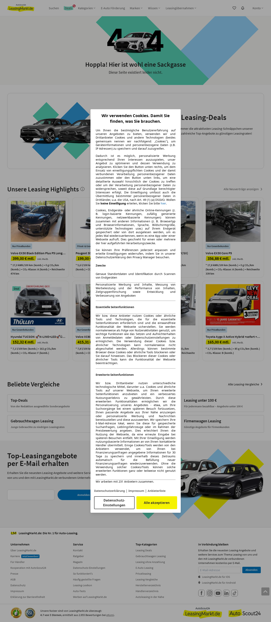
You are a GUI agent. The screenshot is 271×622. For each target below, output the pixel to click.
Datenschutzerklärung (109, 491)
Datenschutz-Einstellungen (114, 502)
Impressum (136, 491)
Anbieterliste (156, 491)
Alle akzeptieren (157, 502)
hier (163, 203)
